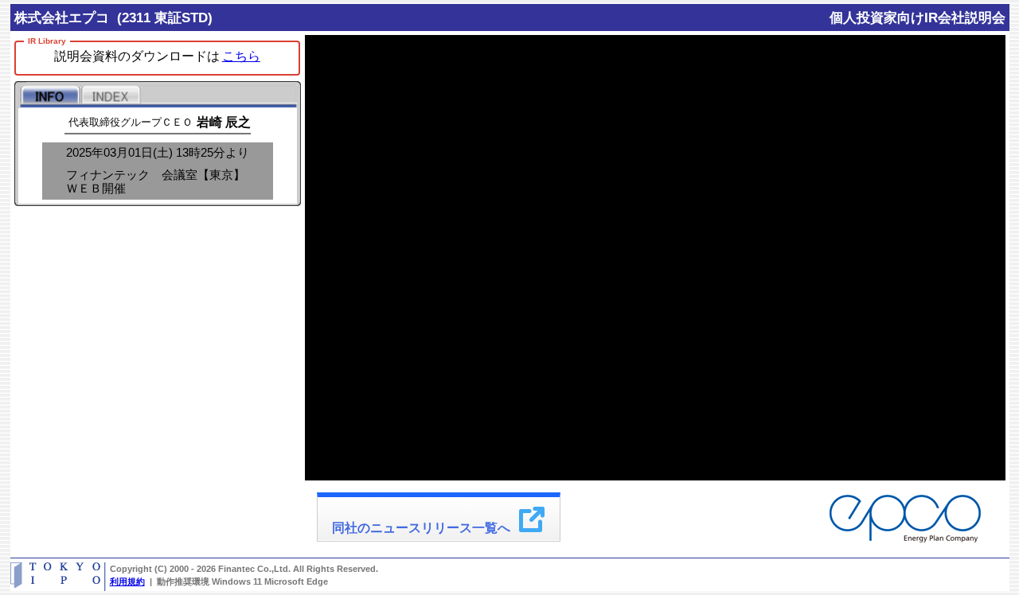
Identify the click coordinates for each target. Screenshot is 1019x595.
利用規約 (127, 581)
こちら (241, 56)
